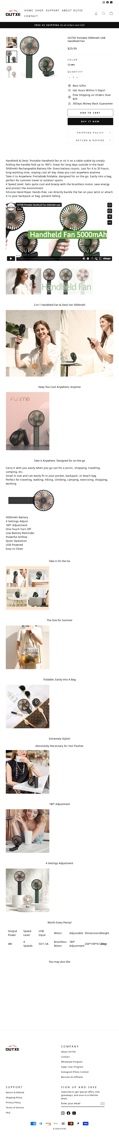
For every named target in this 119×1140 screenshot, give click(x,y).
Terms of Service (15, 1107)
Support (53, 10)
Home (28, 10)
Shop (39, 10)
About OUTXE (72, 10)
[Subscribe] (102, 1103)
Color (73, 59)
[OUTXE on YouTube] (74, 1113)
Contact (31, 16)
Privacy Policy (13, 1102)
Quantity (75, 71)
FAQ (8, 1112)
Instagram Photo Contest (75, 1071)
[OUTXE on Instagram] (63, 1113)
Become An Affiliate (72, 1076)
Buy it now (90, 121)
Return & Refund (90, 140)
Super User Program (72, 1066)
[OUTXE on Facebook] (68, 1113)
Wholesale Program (72, 1061)
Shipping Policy (90, 132)
